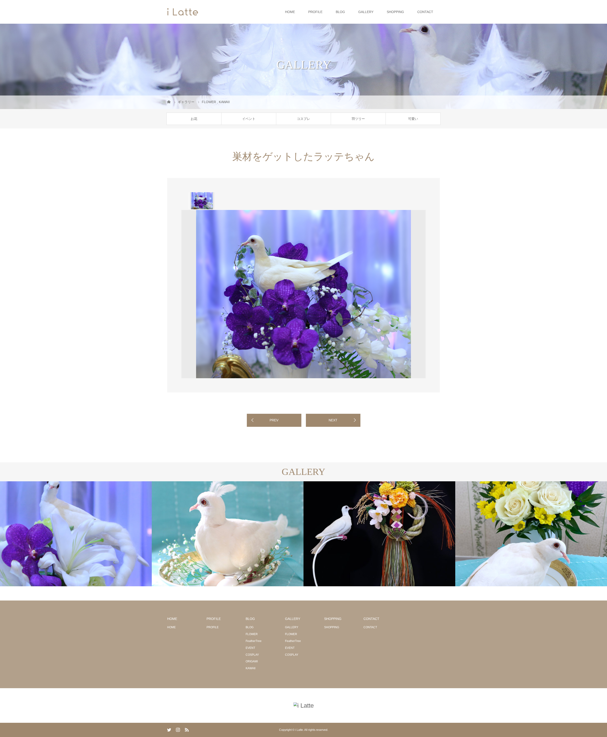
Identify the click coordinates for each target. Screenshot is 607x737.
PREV (274, 420)
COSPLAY (252, 654)
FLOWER (252, 634)
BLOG (340, 12)
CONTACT (425, 12)
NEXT (333, 420)
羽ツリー (358, 119)
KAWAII (250, 668)
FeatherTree (254, 641)
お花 (194, 119)
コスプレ (303, 119)
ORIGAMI (252, 661)
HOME (290, 12)
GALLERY (365, 12)
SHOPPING (395, 12)
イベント (248, 119)
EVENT (250, 648)
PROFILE (315, 12)
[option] (201, 200)
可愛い (413, 119)
